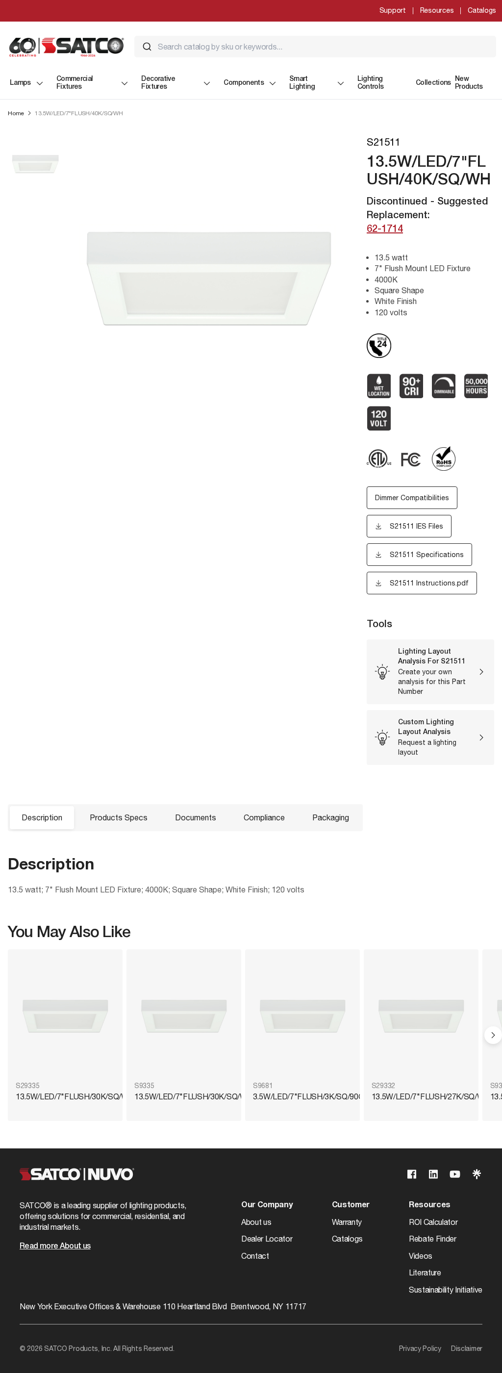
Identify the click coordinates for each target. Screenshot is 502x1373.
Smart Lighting (302, 83)
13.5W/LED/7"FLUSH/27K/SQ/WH (421, 1096)
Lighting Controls (370, 83)
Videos (420, 1255)
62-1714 (385, 229)
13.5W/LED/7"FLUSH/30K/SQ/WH (65, 1096)
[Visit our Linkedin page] (433, 1174)
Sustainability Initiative (445, 1289)
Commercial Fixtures (74, 83)
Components (244, 83)
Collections (433, 83)
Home (16, 113)
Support (392, 10)
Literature (425, 1272)
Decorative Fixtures (158, 83)
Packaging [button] (330, 817)
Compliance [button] (264, 817)
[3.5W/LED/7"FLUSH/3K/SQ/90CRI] (302, 1016)
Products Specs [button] (119, 817)
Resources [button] (430, 1205)
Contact (255, 1255)
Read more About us (55, 1246)
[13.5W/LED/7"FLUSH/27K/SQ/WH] (421, 1016)
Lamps (20, 83)
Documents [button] (195, 817)
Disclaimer (466, 1348)
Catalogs (482, 10)
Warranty (347, 1222)
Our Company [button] (266, 1205)
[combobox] (315, 46)
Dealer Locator (267, 1238)
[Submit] (147, 46)
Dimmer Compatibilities (412, 498)
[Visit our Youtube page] (455, 1174)
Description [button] (42, 817)
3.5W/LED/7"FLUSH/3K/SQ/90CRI (302, 1096)
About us (256, 1222)
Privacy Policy (420, 1348)
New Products (469, 83)
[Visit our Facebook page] (412, 1174)
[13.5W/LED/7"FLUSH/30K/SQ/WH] (65, 1016)
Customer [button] (351, 1205)
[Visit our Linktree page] (476, 1174)
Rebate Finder (432, 1238)
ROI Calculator (433, 1222)
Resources (436, 10)
